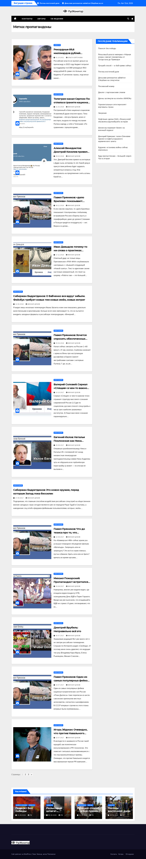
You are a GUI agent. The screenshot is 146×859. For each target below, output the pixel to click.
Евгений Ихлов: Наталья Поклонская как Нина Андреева (69, 441)
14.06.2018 (19, 304)
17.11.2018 (60, 255)
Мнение (90, 805)
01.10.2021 (60, 57)
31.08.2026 (22, 815)
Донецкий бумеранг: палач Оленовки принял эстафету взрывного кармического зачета (114, 138)
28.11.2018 (60, 205)
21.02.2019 (60, 107)
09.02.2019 (60, 156)
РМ (31, 815)
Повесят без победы (107, 48)
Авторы (41, 19)
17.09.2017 (19, 498)
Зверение (102, 113)
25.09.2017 (60, 445)
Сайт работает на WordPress (21, 854)
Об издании (57, 19)
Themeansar (51, 854)
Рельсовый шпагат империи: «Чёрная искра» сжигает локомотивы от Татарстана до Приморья (114, 57)
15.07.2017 (60, 685)
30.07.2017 (60, 635)
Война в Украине (21, 805)
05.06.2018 (60, 343)
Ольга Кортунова (75, 57)
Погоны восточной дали (108, 72)
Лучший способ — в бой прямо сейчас (114, 66)
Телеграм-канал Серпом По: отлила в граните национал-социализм (72, 102)
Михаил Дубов (74, 107)
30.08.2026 (114, 815)
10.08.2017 (60, 537)
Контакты (27, 19)
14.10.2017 (60, 392)
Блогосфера (58, 94)
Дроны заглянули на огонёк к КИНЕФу (114, 98)
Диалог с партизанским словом (111, 92)
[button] (128, 19)
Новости (57, 45)
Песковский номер (106, 86)
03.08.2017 (60, 586)
